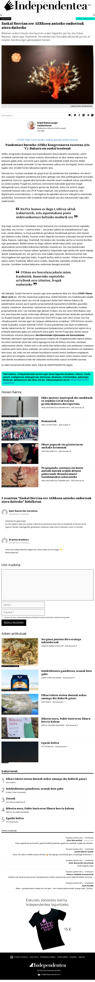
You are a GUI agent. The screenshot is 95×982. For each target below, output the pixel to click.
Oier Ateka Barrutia (49, 451)
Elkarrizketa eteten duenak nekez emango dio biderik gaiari (64, 697)
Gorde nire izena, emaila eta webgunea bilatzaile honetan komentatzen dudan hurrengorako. (37, 617)
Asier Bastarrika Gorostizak (81, 863)
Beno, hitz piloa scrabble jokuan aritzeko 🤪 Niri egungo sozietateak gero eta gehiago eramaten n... (53, 854)
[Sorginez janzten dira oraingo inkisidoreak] (19, 665)
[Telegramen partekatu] (87, 115)
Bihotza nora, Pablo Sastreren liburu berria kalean (65, 720)
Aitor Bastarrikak (74, 840)
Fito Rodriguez (47, 747)
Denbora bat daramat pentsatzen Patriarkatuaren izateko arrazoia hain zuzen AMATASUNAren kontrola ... (51, 877)
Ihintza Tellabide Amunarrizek (80, 874)
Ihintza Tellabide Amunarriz (52, 725)
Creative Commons (21, 957)
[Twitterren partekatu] (74, 115)
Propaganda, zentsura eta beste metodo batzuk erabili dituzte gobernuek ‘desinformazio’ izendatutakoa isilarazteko (62, 472)
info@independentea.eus (50, 974)
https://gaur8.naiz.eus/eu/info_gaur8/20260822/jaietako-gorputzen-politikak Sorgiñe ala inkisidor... (54, 843)
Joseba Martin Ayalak (84, 851)
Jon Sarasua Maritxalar (15, 802)
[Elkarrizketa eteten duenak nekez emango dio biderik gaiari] (19, 704)
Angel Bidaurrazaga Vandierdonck (47, 124)
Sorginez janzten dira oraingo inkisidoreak (61, 641)
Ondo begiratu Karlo (85, 866)
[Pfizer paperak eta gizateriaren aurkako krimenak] (19, 453)
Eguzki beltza (50, 743)
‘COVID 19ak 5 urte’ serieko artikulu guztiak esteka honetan (47, 139)
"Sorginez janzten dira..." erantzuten (79, 838)
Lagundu (81, 957)
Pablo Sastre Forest (49, 425)
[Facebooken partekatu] (79, 115)
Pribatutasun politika (47, 957)
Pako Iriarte (46, 702)
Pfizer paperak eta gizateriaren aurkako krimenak (62, 446)
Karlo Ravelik (88, 885)
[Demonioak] (19, 430)
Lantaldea (73, 957)
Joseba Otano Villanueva (51, 678)
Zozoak (10, 798)
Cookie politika (62, 957)
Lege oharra (34, 957)
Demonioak (49, 421)
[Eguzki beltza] (19, 761)
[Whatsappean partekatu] (92, 115)
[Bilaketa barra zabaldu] (94, 15)
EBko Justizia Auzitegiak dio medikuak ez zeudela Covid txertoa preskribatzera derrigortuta (67, 401)
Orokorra (5, 19)
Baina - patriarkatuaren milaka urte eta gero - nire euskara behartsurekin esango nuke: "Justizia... (55, 888)
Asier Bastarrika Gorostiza (52, 646)
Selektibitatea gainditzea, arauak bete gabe (66, 672)
